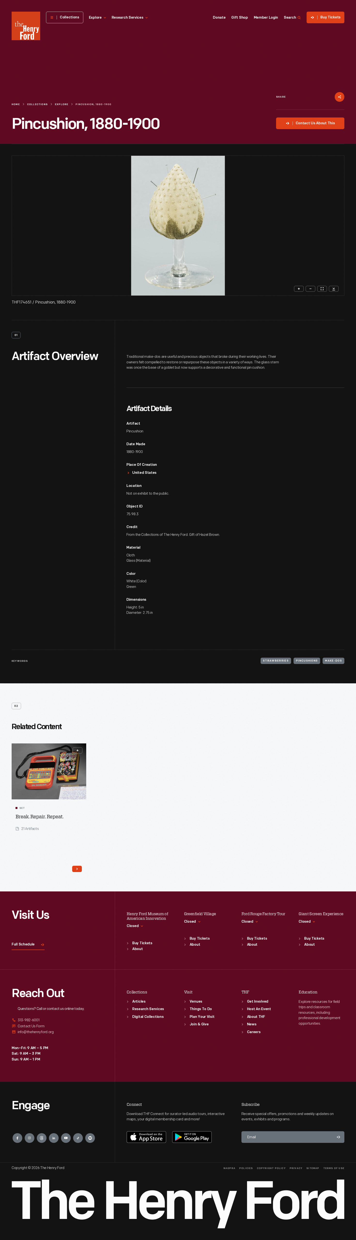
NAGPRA (229, 1168)
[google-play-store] (192, 1137)
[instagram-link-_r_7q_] (29, 1138)
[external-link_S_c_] (57, 1032)
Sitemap (312, 1168)
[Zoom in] (299, 289)
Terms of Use (333, 1168)
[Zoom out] (310, 289)
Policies (246, 1168)
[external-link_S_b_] (57, 1026)
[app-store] (146, 1137)
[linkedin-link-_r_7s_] (54, 1138)
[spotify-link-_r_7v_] (90, 1138)
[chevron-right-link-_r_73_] (77, 869)
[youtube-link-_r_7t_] (66, 1138)
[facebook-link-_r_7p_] (17, 1138)
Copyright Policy (271, 1168)
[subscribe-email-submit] (338, 1137)
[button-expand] (77, 750)
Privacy (296, 1168)
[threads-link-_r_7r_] (41, 1138)
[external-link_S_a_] (57, 1020)
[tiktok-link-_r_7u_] (78, 1138)
